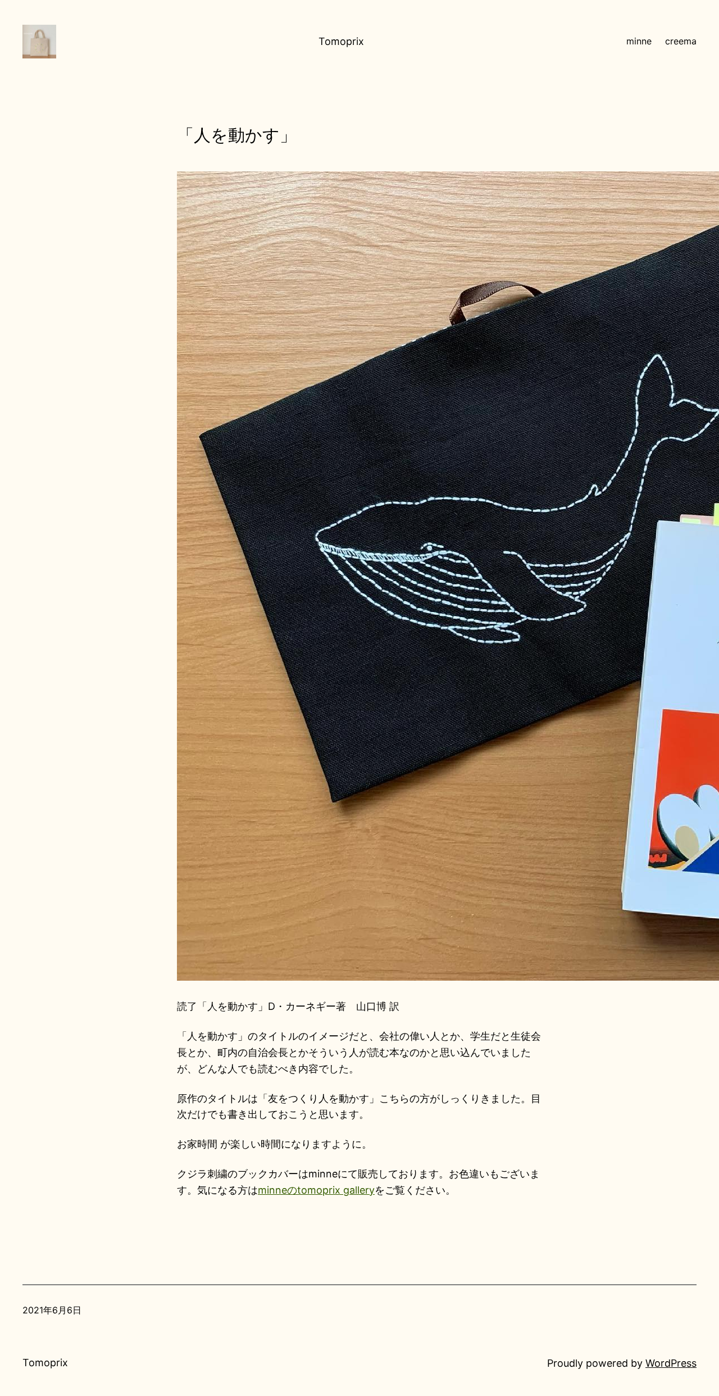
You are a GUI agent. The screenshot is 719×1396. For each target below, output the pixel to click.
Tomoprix (341, 41)
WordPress (671, 1363)
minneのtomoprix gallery (316, 1190)
